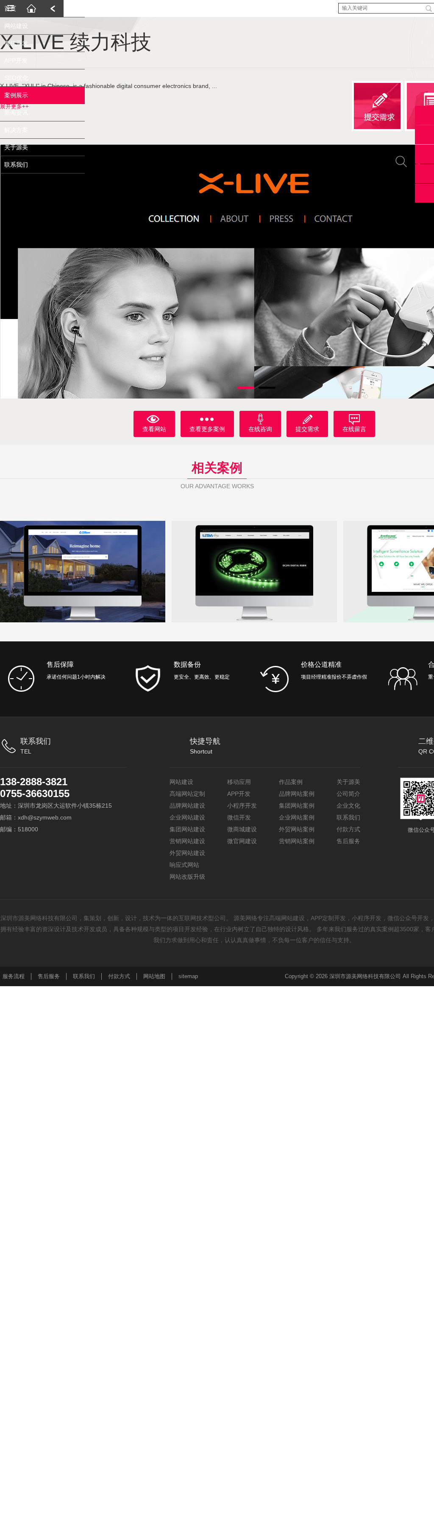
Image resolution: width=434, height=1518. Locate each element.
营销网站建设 (187, 841)
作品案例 (291, 781)
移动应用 (239, 781)
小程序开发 (242, 805)
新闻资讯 (16, 129)
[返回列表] (53, 8)
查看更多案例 (207, 429)
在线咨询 (260, 429)
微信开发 (16, 60)
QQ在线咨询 (424, 134)
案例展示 (16, 112)
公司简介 (348, 793)
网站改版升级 (187, 876)
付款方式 (348, 829)
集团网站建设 (187, 829)
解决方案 (16, 146)
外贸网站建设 (187, 853)
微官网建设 (242, 841)
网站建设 (16, 42)
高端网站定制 (187, 793)
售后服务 (348, 841)
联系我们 (16, 181)
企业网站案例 (296, 817)
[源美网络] (31, 8)
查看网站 (154, 429)
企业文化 (348, 805)
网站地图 (154, 976)
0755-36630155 (35, 793)
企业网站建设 (187, 817)
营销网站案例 (296, 841)
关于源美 (16, 164)
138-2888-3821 (33, 781)
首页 (10, 25)
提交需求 (307, 429)
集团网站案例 (296, 805)
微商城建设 (242, 829)
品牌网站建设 (187, 805)
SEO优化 (16, 94)
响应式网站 (184, 864)
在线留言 (354, 429)
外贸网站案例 (296, 829)
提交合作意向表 (424, 154)
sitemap (188, 976)
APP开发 (16, 77)
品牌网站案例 (296, 793)
